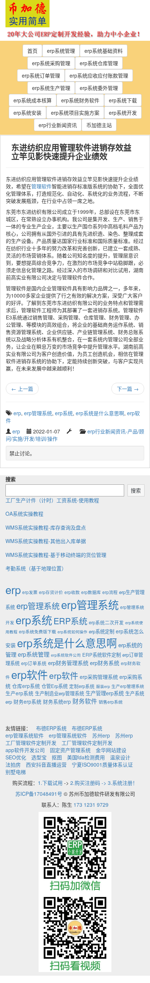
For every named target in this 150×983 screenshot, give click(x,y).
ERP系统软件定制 (101, 654)
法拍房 (13, 764)
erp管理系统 (38, 413)
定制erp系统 (82, 686)
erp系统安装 (27, 112)
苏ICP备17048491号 (38, 793)
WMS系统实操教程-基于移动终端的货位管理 (55, 554)
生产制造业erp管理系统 (59, 693)
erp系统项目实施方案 (75, 112)
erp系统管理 (61, 50)
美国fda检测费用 (86, 757)
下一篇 (128, 388)
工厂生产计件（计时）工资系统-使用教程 (52, 500)
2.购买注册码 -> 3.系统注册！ (104, 782)
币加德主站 (99, 125)
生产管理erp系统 (105, 693)
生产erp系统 (19, 693)
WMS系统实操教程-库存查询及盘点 (45, 527)
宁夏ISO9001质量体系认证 (102, 764)
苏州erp (101, 735)
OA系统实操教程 (24, 513)
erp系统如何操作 (72, 631)
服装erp (103, 686)
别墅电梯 (15, 771)
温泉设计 (120, 757)
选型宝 (39, 757)
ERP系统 (70, 620)
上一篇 (22, 388)
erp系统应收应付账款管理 (99, 75)
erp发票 (30, 592)
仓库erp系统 (26, 685)
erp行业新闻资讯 (58, 125)
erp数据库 (91, 592)
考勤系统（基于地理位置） (36, 568)
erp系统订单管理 (41, 75)
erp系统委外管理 (99, 87)
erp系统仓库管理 (99, 63)
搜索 (10, 479)
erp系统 (64, 413)
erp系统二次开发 (106, 622)
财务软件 (84, 701)
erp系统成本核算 (32, 100)
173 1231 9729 (91, 804)
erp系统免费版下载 (37, 631)
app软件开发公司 (25, 750)
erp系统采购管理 (51, 63)
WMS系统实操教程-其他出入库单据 (45, 540)
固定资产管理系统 (70, 750)
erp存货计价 (51, 592)
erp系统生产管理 (51, 87)
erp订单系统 (34, 663)
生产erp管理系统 (127, 686)
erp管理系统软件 (24, 735)
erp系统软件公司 (66, 655)
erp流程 (110, 592)
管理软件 (41, 186)
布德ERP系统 (51, 728)
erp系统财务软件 (80, 100)
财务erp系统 (27, 701)
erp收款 (72, 592)
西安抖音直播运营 (46, 764)
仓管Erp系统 (55, 686)
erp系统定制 (101, 631)
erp (17, 413)
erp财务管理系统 (68, 663)
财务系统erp (57, 701)
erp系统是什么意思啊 (100, 413)
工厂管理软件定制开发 (30, 742)
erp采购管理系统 (99, 676)
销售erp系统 (111, 702)
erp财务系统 (104, 663)
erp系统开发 (123, 112)
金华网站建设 (111, 750)
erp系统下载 (123, 100)
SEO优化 (15, 757)
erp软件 (29, 674)
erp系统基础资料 (103, 50)
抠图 (57, 757)
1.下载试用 (50, 782)
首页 (32, 50)
